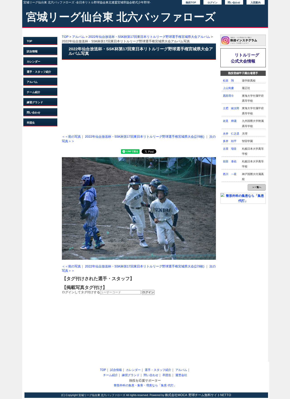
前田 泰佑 (230, 161)
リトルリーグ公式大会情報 (245, 58)
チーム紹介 (33, 92)
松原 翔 (228, 80)
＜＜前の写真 (71, 136)
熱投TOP (191, 2)
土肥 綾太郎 (231, 108)
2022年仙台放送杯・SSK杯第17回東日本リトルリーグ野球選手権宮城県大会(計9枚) (144, 136)
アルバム (32, 82)
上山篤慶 (228, 88)
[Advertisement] (139, 96)
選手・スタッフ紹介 (39, 71)
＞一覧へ (256, 187)
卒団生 (31, 122)
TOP (29, 41)
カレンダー (33, 61)
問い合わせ (234, 2)
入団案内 (256, 2)
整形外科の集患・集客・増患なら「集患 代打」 (145, 385)
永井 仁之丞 (231, 133)
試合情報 (32, 51)
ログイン (213, 2)
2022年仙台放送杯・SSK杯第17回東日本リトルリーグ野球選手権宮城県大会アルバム (149, 36)
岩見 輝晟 (230, 121)
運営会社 (181, 375)
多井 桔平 (230, 141)
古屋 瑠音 (230, 148)
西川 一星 (230, 174)
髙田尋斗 (228, 95)
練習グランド (35, 102)
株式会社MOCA (176, 395)
